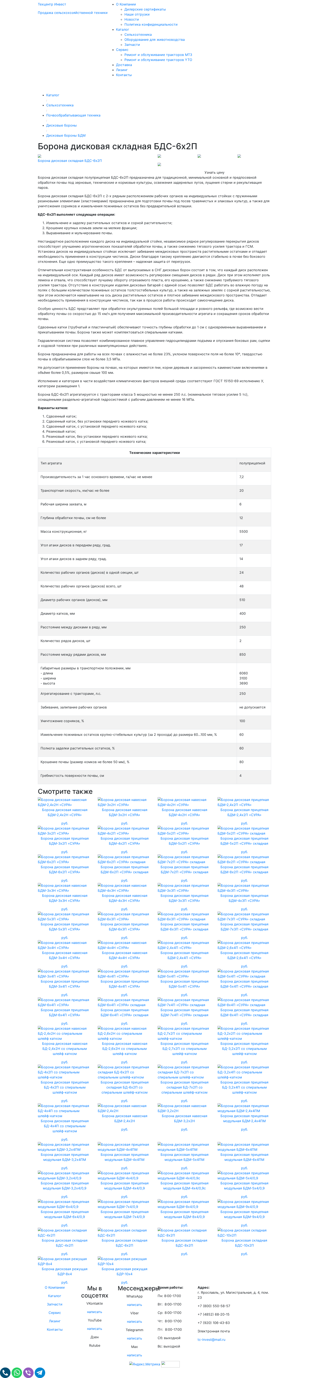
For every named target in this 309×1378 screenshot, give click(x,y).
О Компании (126, 4)
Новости (131, 19)
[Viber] (29, 1372)
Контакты (124, 75)
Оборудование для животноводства (154, 39)
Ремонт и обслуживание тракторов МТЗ (158, 55)
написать (94, 1312)
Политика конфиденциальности (151, 24)
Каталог (122, 29)
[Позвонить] (6, 1372)
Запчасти (132, 44)
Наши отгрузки (137, 14)
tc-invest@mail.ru (211, 1339)
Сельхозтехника (138, 34)
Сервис (122, 50)
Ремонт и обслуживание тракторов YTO (158, 60)
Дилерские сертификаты (145, 9)
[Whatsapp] (17, 1372)
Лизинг (122, 70)
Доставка (124, 65)
